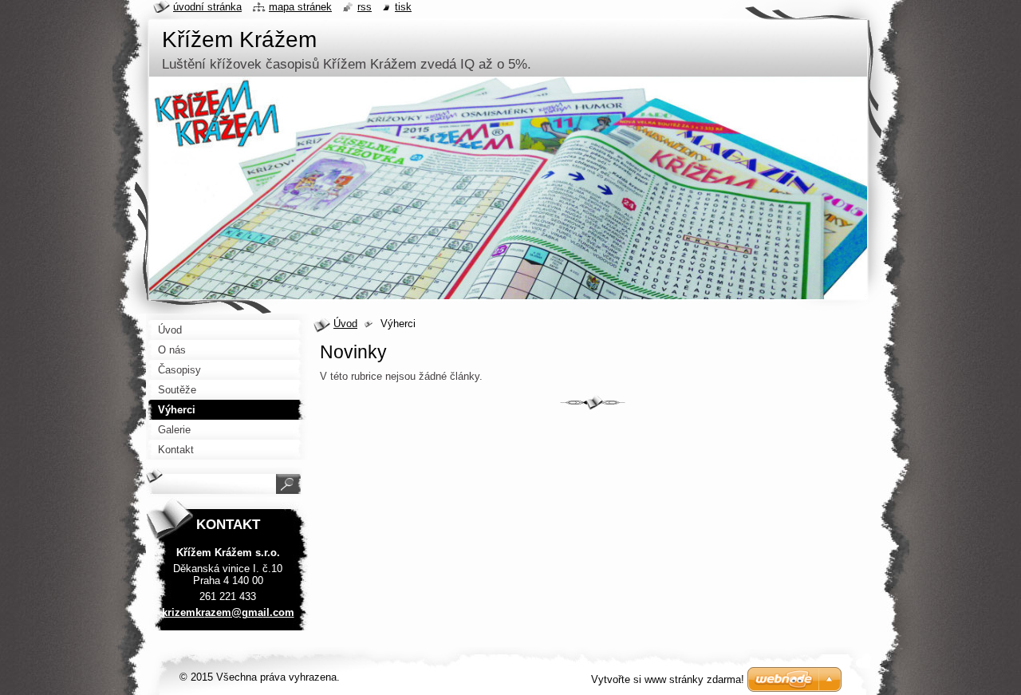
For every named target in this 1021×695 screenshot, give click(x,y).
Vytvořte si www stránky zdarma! (667, 679)
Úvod (345, 324)
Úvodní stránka (207, 7)
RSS (364, 7)
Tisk (403, 7)
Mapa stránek (300, 7)
